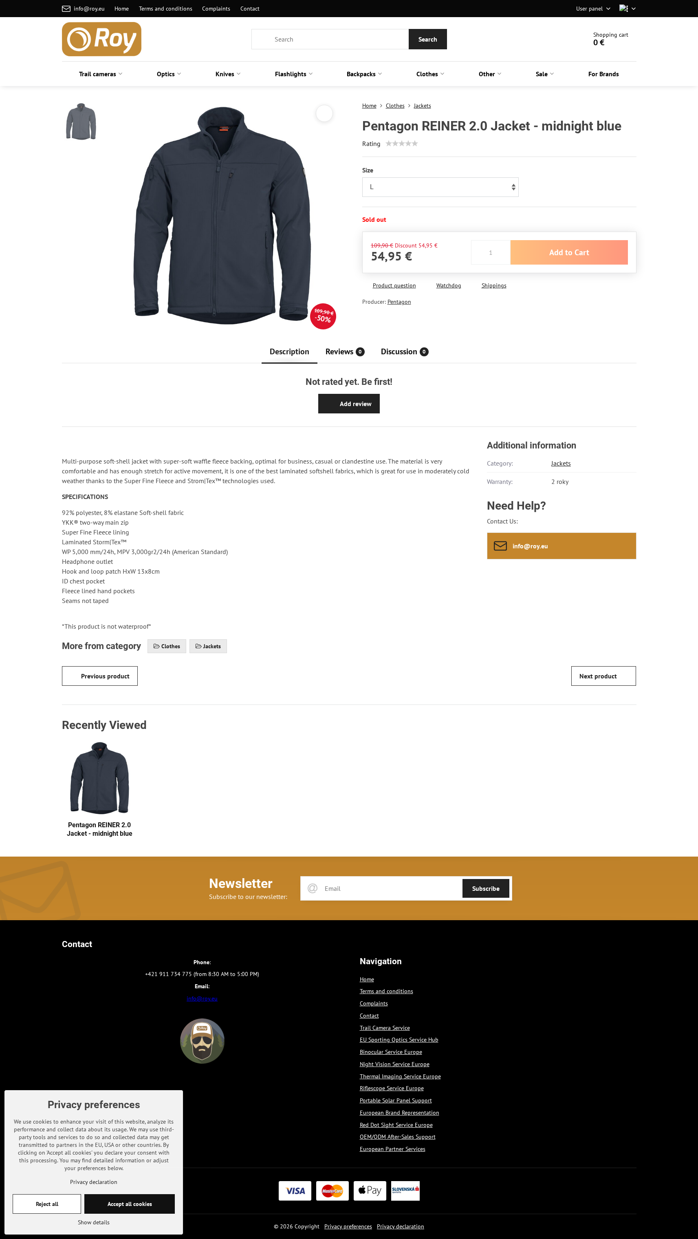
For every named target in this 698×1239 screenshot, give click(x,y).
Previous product (105, 676)
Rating (371, 143)
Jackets (561, 463)
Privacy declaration (400, 1226)
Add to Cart (569, 252)
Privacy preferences (348, 1226)
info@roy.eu (202, 998)
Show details (94, 1222)
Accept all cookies (130, 1204)
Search (427, 39)
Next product (598, 676)
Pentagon (399, 301)
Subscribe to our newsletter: (248, 896)
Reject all (47, 1204)
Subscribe (486, 888)
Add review (355, 404)
